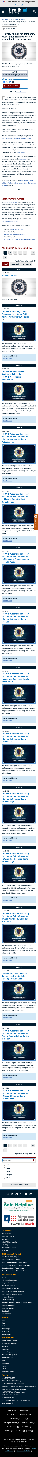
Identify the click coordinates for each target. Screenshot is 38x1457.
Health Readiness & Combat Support (12, 1294)
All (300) (5, 264)
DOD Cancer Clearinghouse (9, 1280)
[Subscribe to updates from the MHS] (31, 1195)
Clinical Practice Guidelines (9, 1341)
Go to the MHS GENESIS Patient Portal (13, 1384)
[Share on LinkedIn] (10, 82)
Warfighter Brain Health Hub (9, 1283)
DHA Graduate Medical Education (11, 1260)
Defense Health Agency (10, 202)
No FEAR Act (10, 1415)
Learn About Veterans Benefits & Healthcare (14, 1389)
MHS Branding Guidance (8, 1248)
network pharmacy (21, 152)
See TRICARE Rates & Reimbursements (13, 1392)
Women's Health (6, 1314)
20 (33, 253)
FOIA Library (5, 1349)
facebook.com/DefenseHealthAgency (14, 234)
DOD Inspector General (10, 1423)
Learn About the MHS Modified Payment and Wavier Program (19, 1386)
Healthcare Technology (8, 1300)
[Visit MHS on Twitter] (21, 1195)
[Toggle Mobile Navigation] (3, 11)
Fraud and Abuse (24, 1415)
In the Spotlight (6, 1329)
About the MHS (7, 1231)
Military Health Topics (9, 1274)
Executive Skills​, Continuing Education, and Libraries (16, 1265)
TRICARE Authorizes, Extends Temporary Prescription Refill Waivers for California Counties (15, 314)
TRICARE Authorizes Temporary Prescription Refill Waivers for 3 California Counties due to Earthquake (15, 737)
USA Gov (8, 1431)
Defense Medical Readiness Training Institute (14, 1262)
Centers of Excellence (8, 1297)
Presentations (5, 1363)
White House (19, 1431)
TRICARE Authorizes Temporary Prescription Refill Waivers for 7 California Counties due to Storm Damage (15, 797)
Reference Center (8, 1338)
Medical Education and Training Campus (13, 1268)
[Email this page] (13, 82)
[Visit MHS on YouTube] (26, 1195)
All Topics (4, 1277)
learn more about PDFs (23, 1451)
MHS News (5, 1317)
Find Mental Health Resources (10, 1395)
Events (8, 1168)
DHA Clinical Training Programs (10, 1257)
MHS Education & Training (11, 1254)
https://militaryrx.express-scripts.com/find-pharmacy (16, 138)
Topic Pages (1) (26, 264)
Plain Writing (25, 1427)
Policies (4, 1360)
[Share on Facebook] (4, 82)
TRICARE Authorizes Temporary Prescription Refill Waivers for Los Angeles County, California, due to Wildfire (16, 677)
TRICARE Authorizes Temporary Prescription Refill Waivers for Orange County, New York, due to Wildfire (15, 917)
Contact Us (5, 1250)
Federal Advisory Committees (10, 1242)
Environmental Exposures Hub (10, 1289)
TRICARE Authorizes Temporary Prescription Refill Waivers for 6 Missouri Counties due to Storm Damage (15, 1094)
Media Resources (21, 92)
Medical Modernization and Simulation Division (15, 1271)
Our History (5, 1245)
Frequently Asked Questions (10, 1355)
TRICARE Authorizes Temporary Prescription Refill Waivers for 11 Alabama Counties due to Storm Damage (15, 498)
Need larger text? (11, 28)
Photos (8, 1171)
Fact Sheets (5, 1346)
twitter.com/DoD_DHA (17, 229)
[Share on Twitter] (7, 82)
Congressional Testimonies (9, 1344)
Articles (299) (15, 264)
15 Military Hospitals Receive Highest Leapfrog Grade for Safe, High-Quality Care (14, 976)
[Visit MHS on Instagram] (7, 1195)
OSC (29, 1431)
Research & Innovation (8, 1308)
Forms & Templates (7, 1352)
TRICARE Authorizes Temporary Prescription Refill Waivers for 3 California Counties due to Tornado (15, 618)
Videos (8, 1178)
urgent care (22, 159)
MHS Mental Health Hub (8, 1286)
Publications (5, 1366)
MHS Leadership (6, 1234)
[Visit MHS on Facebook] (16, 1195)
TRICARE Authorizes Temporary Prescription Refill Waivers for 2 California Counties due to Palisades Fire (15, 438)
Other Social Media (12, 86)
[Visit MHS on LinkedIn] (12, 1195)
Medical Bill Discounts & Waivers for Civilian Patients (17, 1303)
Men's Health (5, 1311)
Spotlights (9, 1175)
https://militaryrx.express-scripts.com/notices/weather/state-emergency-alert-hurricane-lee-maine (19, 183)
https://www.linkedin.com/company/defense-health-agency (20, 239)
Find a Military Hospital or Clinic (10, 1381)
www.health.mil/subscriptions (10, 221)
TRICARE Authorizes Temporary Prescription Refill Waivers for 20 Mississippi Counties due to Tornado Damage (15, 558)
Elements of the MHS (8, 1236)
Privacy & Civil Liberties (8, 1305)
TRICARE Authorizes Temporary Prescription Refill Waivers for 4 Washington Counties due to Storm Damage (15, 857)
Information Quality (27, 1423)
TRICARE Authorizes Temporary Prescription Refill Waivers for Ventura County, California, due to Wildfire (15, 1035)
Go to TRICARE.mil (7, 1378)
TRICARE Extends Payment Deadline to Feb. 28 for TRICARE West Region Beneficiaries (13, 375)
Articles (8, 1165)
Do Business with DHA (8, 1398)
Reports (4, 1369)
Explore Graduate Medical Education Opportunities (16, 1401)
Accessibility (14, 1419)
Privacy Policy (23, 1411)
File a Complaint (6, 1403)
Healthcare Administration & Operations (13, 1291)
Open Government (12, 1427)
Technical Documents (8, 1372)
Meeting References (7, 1358)
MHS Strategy (6, 1239)
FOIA (24, 1419)
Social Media (5, 1331)
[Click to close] (35, 516)
